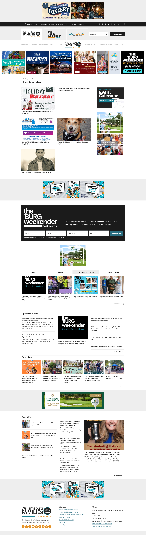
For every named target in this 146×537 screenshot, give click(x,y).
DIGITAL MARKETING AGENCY (102, 526)
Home (36, 24)
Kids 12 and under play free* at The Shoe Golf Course (106, 346)
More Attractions (116, 386)
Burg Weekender (106, 45)
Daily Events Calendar (66, 520)
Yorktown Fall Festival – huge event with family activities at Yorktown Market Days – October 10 (72, 379)
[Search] (107, 34)
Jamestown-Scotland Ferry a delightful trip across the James (37, 456)
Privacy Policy (64, 24)
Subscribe (81, 24)
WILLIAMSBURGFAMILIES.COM (102, 524)
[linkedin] (121, 24)
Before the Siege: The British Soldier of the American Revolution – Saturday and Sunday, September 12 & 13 (70, 441)
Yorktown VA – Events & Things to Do (71, 514)
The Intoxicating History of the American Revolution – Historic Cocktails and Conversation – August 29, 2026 (102, 453)
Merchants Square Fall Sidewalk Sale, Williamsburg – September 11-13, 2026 (51, 378)
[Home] (23, 79)
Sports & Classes (56, 45)
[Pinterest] (105, 24)
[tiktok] (115, 24)
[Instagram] (102, 24)
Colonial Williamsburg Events (68, 512)
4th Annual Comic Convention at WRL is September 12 (111, 297)
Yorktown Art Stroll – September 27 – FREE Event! (114, 377)
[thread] (124, 24)
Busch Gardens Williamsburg (68, 509)
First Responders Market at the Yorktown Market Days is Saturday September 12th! (94, 378)
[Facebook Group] (118, 24)
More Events (117, 304)
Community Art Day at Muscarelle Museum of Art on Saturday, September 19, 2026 (59, 298)
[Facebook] (99, 24)
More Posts (118, 475)
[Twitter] (111, 24)
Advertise (88, 45)
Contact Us (43, 24)
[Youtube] (108, 24)
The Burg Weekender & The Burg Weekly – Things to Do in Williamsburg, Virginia (33, 298)
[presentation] (38, 98)
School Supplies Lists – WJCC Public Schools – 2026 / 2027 (106, 338)
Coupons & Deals (64, 517)
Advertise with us (53, 24)
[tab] (33, 272)
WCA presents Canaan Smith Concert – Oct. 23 (37, 173)
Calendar (30, 24)
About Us (62, 522)
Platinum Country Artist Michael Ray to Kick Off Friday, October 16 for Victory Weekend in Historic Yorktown (106, 328)
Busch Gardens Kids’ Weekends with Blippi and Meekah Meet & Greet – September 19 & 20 (29, 379)
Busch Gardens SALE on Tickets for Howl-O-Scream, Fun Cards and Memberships (106, 319)
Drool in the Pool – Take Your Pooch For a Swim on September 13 (86, 297)
